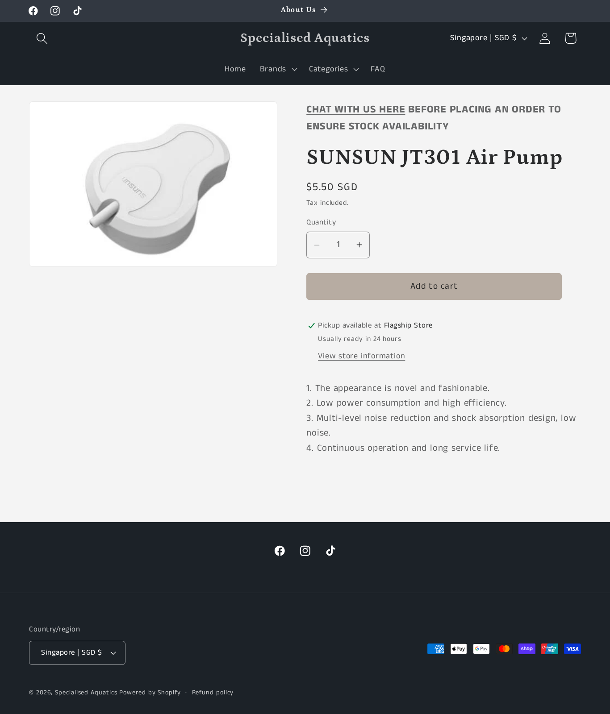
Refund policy (213, 692)
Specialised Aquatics (86, 692)
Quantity (321, 222)
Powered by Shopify (149, 692)
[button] (41, 38)
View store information (361, 356)
